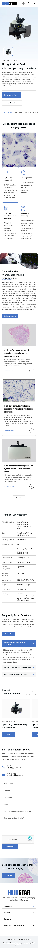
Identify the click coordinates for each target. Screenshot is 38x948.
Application (18, 112)
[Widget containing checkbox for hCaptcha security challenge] (18, 839)
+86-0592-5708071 (14, 768)
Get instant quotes (10, 95)
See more (19, 498)
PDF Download (12, 103)
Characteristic (7, 112)
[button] (34, 693)
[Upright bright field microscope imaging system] (19, 27)
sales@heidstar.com (15, 775)
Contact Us (8, 634)
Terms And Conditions (24, 939)
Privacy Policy (11, 939)
